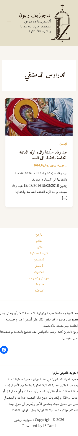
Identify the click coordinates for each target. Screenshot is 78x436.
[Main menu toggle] (9, 23)
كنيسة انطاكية (39, 253)
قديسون (39, 260)
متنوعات (39, 284)
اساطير (39, 291)
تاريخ (39, 235)
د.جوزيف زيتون (35, 15)
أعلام (39, 241)
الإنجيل (63, 144)
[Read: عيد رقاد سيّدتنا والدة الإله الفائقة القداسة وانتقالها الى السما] (39, 117)
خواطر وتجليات (39, 278)
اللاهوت (39, 272)
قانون (39, 247)
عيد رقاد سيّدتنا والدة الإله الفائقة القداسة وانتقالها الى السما (43, 155)
